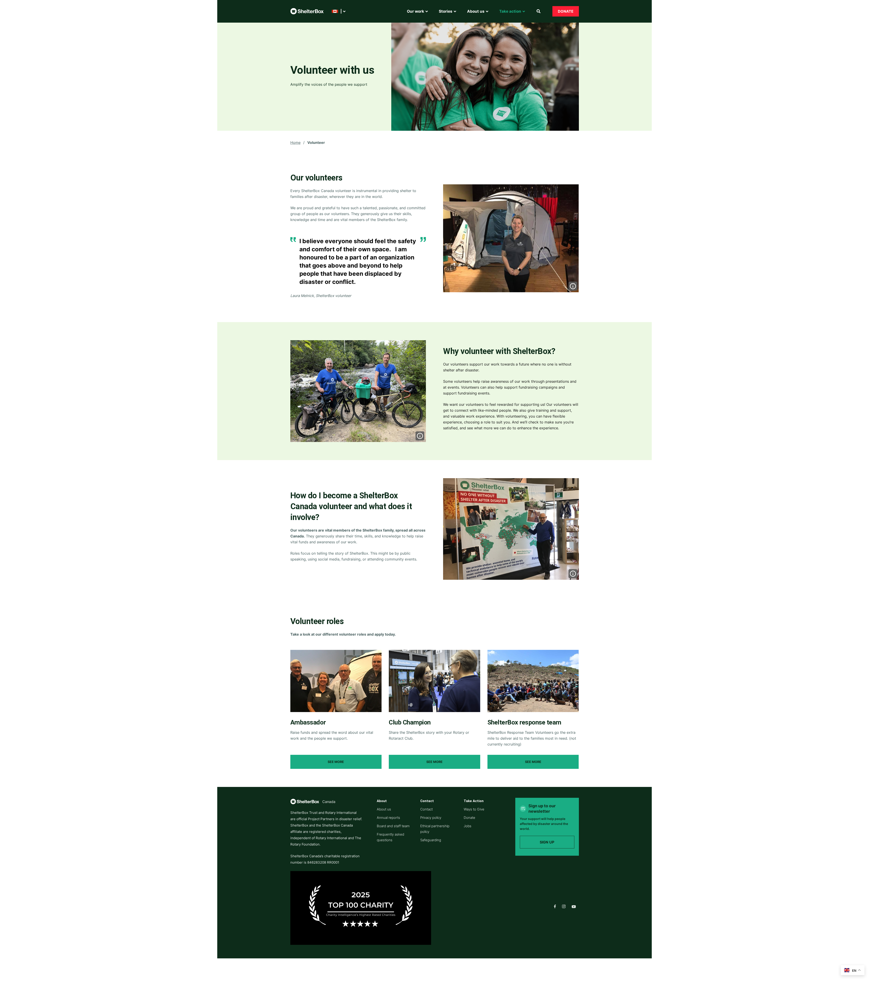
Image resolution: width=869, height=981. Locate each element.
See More (336, 762)
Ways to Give (474, 809)
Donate (565, 11)
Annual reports (388, 817)
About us (384, 809)
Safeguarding (430, 840)
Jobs (467, 826)
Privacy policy (430, 817)
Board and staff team (393, 826)
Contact (426, 809)
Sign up (547, 842)
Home (295, 142)
